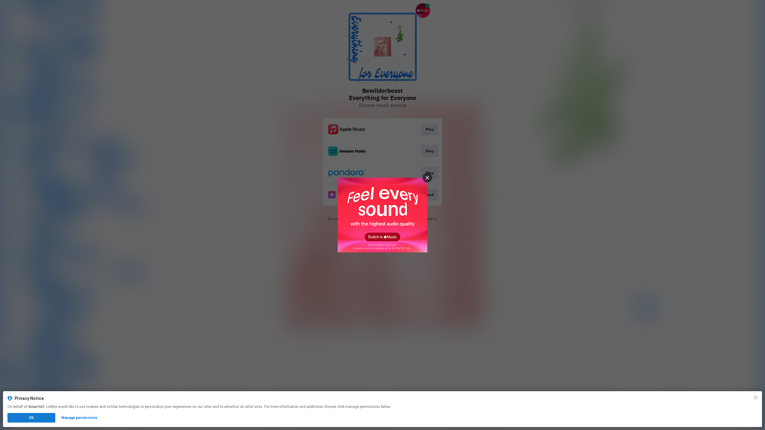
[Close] (756, 397)
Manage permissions (79, 418)
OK (31, 418)
